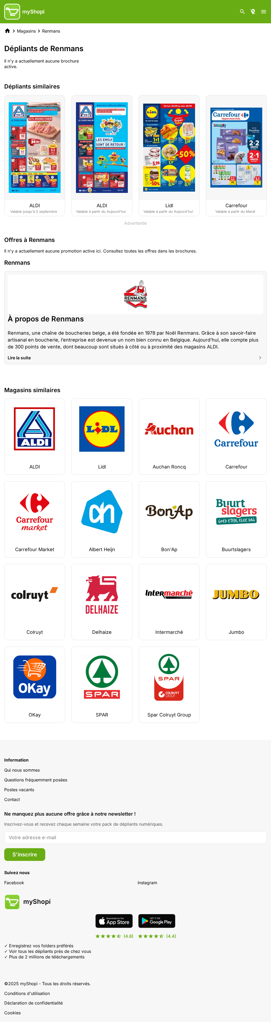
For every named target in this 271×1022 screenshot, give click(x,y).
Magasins (26, 31)
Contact (12, 799)
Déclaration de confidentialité (33, 1003)
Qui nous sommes (22, 770)
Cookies (12, 1012)
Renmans (51, 31)
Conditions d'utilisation (27, 993)
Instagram (147, 882)
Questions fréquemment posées (35, 779)
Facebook (14, 882)
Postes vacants (19, 789)
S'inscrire (24, 854)
